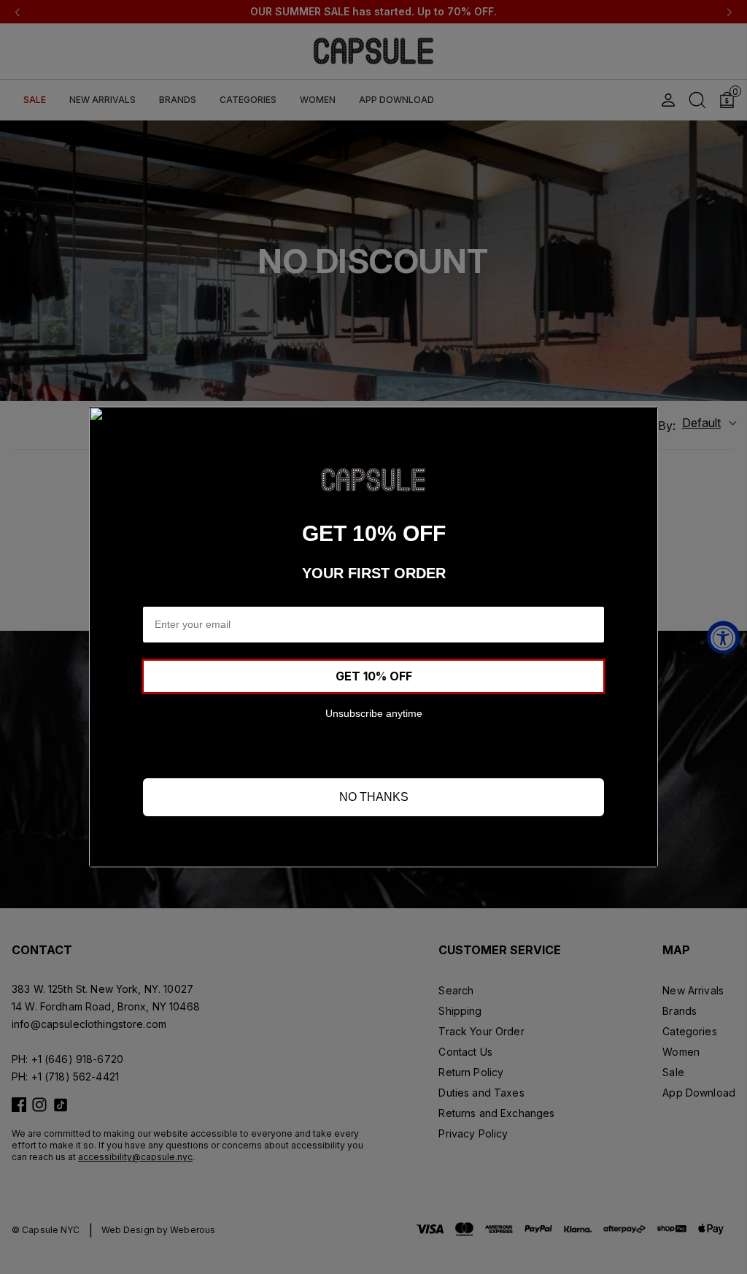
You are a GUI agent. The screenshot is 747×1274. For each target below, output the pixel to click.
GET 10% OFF (374, 676)
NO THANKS (374, 797)
